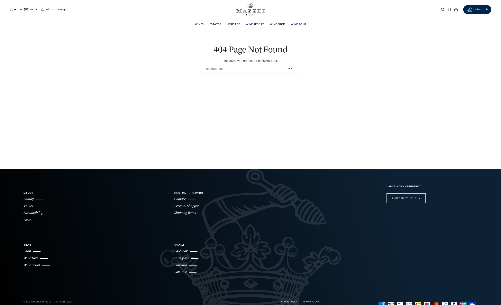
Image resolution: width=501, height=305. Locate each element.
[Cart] (456, 10)
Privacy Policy (310, 302)
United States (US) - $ (404, 198)
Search (293, 68)
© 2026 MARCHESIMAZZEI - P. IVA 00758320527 (48, 302)
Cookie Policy (289, 302)
